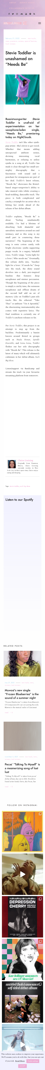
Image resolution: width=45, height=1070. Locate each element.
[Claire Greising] (12, 464)
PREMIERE (13, 41)
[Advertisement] (22, 606)
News (7, 41)
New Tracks (32, 38)
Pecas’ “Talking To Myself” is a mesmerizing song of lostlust (22, 768)
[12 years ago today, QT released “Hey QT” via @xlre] (22, 1045)
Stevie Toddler (12, 142)
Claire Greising (25, 460)
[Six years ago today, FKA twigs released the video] (22, 874)
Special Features (31, 41)
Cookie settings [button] (33, 1061)
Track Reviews (10, 44)
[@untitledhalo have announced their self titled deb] (22, 1002)
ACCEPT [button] (22, 1066)
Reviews (21, 41)
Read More (20, 1061)
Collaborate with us (21, 8)
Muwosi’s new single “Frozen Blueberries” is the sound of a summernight (22, 694)
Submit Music (27, 3)
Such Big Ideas (25, 486)
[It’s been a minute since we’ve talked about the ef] (22, 959)
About (12, 3)
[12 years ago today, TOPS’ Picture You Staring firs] (22, 832)
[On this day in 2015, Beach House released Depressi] (22, 917)
